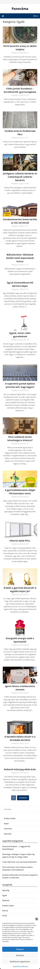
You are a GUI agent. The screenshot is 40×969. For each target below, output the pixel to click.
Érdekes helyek (9, 818)
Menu (35, 16)
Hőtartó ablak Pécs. (20, 540)
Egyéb (4, 895)
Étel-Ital (5, 910)
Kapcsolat (7, 834)
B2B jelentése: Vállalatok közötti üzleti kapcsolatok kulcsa (20, 258)
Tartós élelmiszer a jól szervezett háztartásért (19, 862)
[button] (37, 919)
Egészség (5, 890)
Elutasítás (20, 955)
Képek (6, 823)
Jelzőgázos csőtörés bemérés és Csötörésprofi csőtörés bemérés (20, 177)
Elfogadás (20, 949)
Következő (23, 798)
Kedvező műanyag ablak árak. (20, 769)
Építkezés (5, 900)
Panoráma (20, 8)
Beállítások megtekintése (20, 961)
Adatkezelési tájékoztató (20, 966)
